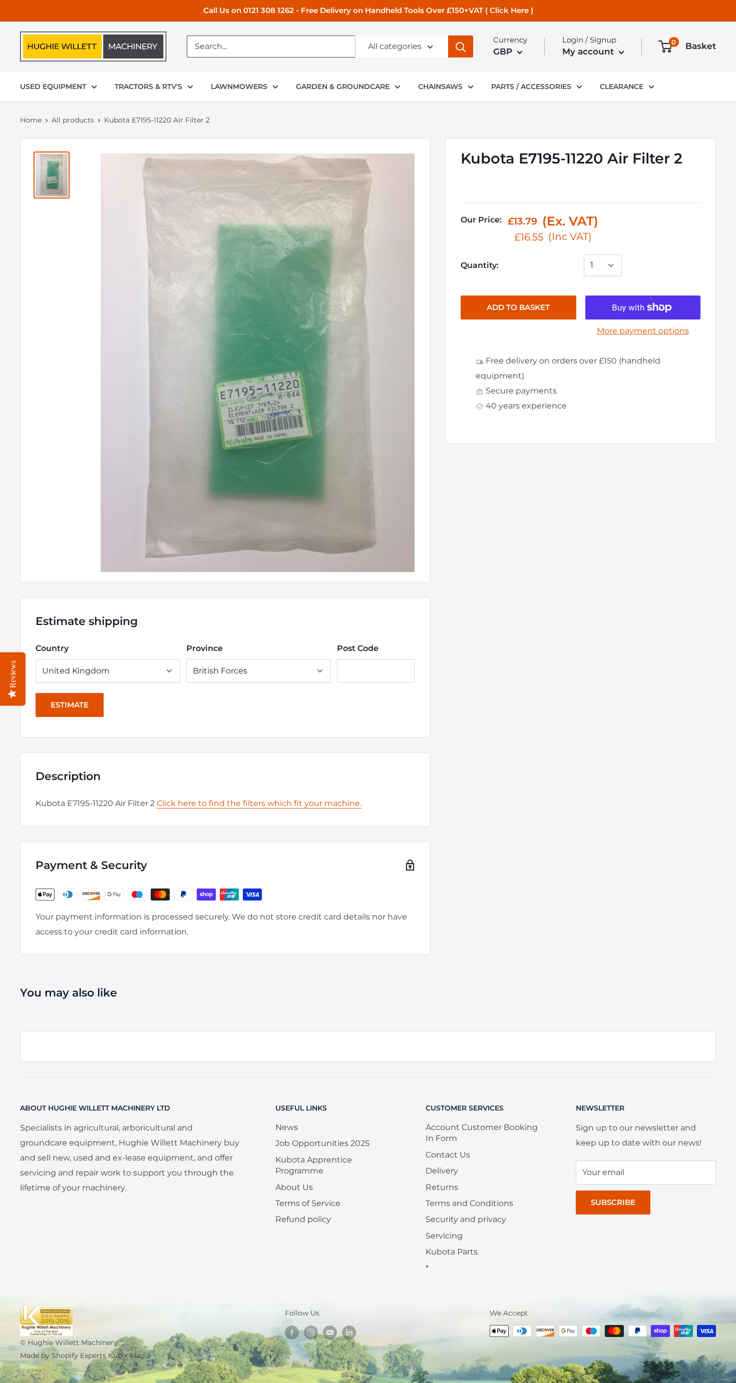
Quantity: (480, 265)
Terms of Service (307, 1203)
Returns (442, 1187)
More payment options (643, 331)
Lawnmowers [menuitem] (239, 86)
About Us (294, 1187)
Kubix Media (129, 1355)
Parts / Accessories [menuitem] (531, 86)
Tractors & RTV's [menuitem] (148, 86)
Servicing (444, 1235)
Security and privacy (466, 1219)
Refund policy (303, 1219)
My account (589, 51)
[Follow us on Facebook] (292, 1332)
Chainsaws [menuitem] (440, 86)
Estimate (70, 705)
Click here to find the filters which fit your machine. (259, 803)
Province (204, 648)
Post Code (358, 648)
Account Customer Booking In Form (482, 1132)
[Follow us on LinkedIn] (349, 1332)
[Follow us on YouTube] (330, 1332)
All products (73, 120)
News (286, 1127)
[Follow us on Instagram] (311, 1332)
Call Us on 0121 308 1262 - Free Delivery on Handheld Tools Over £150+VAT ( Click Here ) (368, 10)
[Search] (460, 47)
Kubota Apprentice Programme (313, 1165)
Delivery (442, 1171)
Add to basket (518, 307)
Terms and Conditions (469, 1203)
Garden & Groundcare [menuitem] (343, 86)
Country (52, 648)
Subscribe (613, 1202)
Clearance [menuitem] (621, 86)
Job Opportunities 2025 (322, 1143)
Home (31, 120)
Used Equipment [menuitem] (53, 86)
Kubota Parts (452, 1251)
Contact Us (448, 1155)
